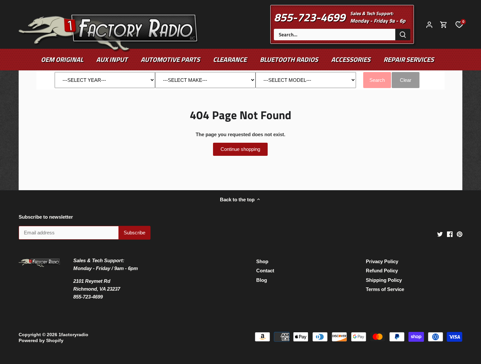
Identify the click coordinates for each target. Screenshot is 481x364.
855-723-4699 (309, 17)
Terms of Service (385, 289)
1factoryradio (73, 334)
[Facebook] (450, 233)
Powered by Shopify (41, 340)
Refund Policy (382, 270)
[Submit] (402, 34)
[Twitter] (440, 233)
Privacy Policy (382, 261)
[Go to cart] (444, 24)
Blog (261, 280)
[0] (459, 24)
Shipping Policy (384, 280)
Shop (262, 261)
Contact (265, 270)
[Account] (429, 24)
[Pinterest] (459, 233)
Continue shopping (240, 149)
